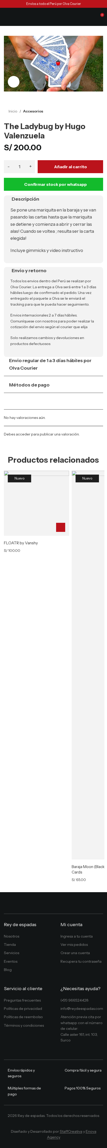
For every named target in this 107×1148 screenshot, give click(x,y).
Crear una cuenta (75, 952)
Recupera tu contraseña (81, 961)
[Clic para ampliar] (13, 82)
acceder (23, 434)
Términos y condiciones (24, 1025)
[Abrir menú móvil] (6, 17)
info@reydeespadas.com (82, 1008)
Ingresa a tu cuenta (77, 936)
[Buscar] (90, 17)
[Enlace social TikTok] (65, 1124)
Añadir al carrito (70, 166)
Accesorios (33, 111)
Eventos (10, 961)
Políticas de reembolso (23, 1017)
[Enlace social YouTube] (57, 1124)
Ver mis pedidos (74, 944)
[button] (60, 527)
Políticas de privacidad (23, 1008)
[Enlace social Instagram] (50, 1124)
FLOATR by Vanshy (21, 542)
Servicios (11, 952)
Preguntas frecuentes (22, 1000)
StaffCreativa (71, 1131)
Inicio (13, 111)
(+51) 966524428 (75, 1000)
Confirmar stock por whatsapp (55, 184)
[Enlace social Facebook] (42, 1124)
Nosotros (11, 936)
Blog (8, 969)
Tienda (10, 944)
